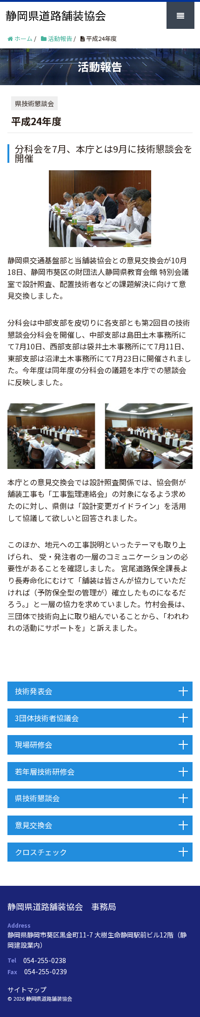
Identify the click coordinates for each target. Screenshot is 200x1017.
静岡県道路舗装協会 (56, 15)
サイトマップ (27, 989)
